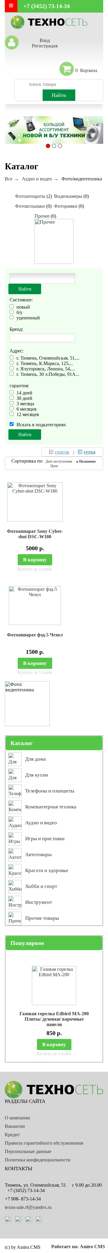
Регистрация (45, 45)
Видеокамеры (68, 196)
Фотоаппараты (30, 196)
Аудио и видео (37, 178)
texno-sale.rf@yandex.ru (28, 1207)
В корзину (35, 560)
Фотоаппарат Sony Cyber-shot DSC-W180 (35, 534)
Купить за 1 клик (34, 569)
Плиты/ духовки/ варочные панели (54, 1021)
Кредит (12, 1134)
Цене (54, 466)
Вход (45, 40)
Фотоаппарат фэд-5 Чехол (35, 634)
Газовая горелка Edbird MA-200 (54, 1013)
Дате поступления (59, 461)
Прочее (42, 216)
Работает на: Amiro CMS (78, 1246)
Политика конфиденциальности (37, 1159)
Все (8, 178)
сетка (89, 451)
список (62, 451)
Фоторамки (65, 206)
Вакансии (15, 1126)
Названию (87, 461)
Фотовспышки (30, 206)
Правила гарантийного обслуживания (44, 1143)
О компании (17, 1117)
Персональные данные (28, 1151)
